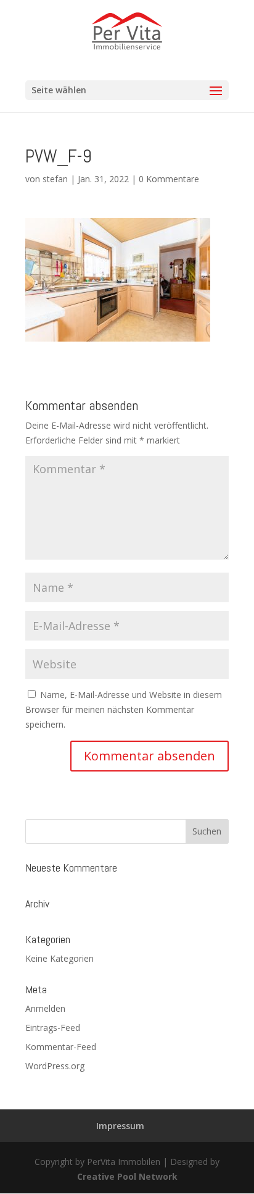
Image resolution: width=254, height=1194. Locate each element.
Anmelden (45, 1008)
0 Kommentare (169, 179)
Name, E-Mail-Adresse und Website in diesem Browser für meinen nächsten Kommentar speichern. (123, 709)
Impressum (120, 1126)
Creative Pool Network (127, 1176)
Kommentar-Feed (60, 1047)
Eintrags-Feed (52, 1027)
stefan (55, 179)
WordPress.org (54, 1066)
